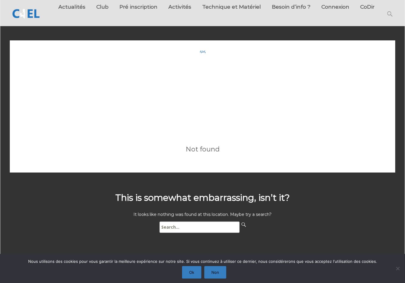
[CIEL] (23, 12)
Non (215, 272)
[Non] (398, 268)
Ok (191, 272)
